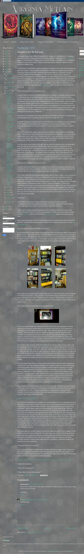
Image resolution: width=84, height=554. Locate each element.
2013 (6, 206)
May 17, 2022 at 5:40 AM (40, 499)
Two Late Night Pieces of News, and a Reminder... (10, 119)
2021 (6, 53)
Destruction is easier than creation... (10, 128)
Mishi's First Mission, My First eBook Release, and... (10, 168)
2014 (6, 72)
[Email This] (40, 475)
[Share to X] (44, 475)
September (10, 86)
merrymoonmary (53, 551)
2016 (6, 66)
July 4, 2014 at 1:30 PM (36, 484)
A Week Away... (8, 134)
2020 (7, 56)
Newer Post (22, 528)
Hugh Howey (50, 214)
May (8, 190)
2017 (6, 64)
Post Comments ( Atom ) (34, 532)
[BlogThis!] (42, 475)
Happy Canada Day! (9, 182)
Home (6, 42)
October (9, 82)
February (9, 197)
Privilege (6, 540)
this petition (45, 85)
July (8, 93)
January (9, 202)
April (8, 192)
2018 (6, 61)
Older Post (71, 528)
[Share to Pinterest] (47, 475)
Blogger (70, 551)
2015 (6, 69)
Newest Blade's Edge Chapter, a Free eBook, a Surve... (10, 100)
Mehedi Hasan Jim (26, 499)
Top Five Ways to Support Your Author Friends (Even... (9, 157)
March (8, 195)
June (8, 187)
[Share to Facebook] (45, 475)
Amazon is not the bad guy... (9, 176)
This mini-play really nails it (27, 398)
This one (26, 214)
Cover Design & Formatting (67, 42)
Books (14, 42)
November (10, 78)
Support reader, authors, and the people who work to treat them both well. (44, 460)
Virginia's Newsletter (46, 42)
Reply (22, 494)
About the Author (27, 42)
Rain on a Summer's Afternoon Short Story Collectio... (10, 146)
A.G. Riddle (70, 58)
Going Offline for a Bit (10, 139)
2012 (6, 209)
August (9, 91)
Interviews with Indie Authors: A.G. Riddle (10, 110)
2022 (6, 51)
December (10, 74)
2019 (6, 59)
